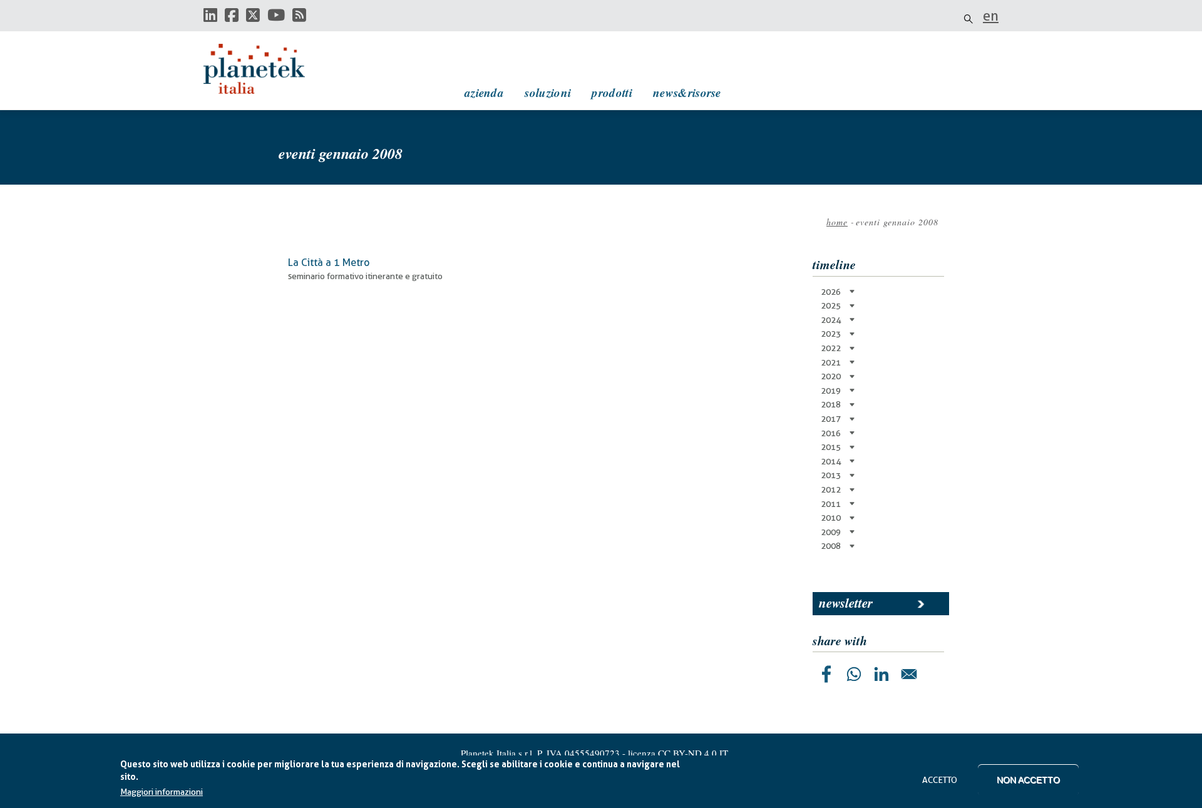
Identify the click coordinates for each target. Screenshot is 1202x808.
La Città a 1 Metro (329, 262)
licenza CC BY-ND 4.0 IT (678, 753)
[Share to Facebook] (826, 674)
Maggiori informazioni (161, 792)
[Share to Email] (909, 674)
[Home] (266, 68)
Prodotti (612, 92)
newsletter (846, 602)
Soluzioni (548, 92)
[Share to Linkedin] (881, 674)
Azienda (484, 92)
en (991, 16)
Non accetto (1028, 780)
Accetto (939, 780)
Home (837, 222)
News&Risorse (687, 92)
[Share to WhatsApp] (853, 674)
